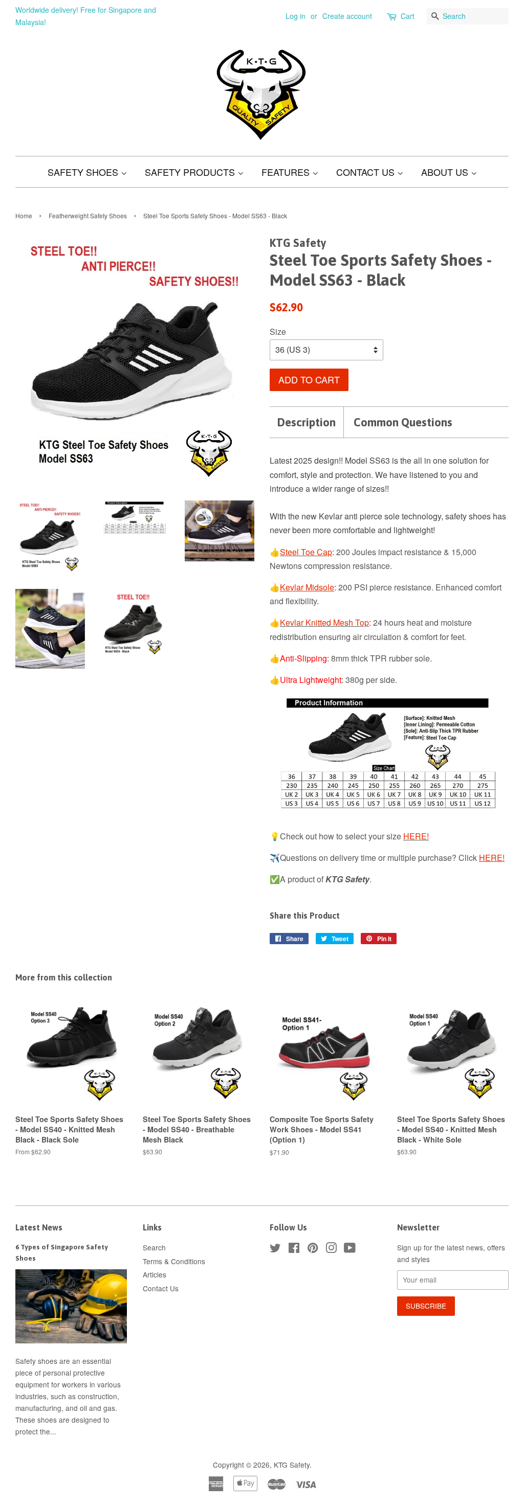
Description (306, 422)
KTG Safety (292, 1464)
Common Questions (403, 422)
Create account (347, 16)
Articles (154, 1274)
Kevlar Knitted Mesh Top (324, 622)
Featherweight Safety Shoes (88, 215)
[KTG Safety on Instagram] (331, 1249)
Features (286, 171)
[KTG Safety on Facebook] (294, 1249)
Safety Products (191, 171)
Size (278, 331)
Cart (407, 16)
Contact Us (366, 171)
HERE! (416, 836)
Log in (295, 16)
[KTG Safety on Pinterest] (312, 1249)
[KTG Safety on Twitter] (275, 1249)
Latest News (38, 1227)
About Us (446, 171)
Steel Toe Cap (306, 552)
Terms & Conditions (174, 1261)
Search (154, 1247)
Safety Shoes (84, 171)
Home (23, 215)
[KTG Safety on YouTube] (350, 1249)
